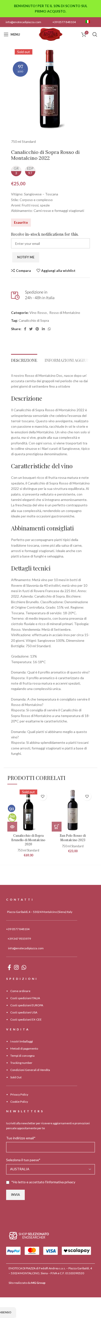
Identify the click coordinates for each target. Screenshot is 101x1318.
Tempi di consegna (22, 1055)
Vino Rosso (38, 312)
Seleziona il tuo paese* (23, 1160)
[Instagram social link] (16, 967)
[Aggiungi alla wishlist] (42, 796)
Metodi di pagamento (24, 1048)
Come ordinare (20, 991)
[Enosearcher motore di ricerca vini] (29, 1235)
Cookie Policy (19, 1101)
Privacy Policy (19, 1094)
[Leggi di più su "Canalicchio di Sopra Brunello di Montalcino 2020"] (12, 827)
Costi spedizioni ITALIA (25, 998)
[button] (57, 827)
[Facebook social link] (25, 329)
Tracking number (21, 1063)
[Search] (95, 34)
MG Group (38, 1283)
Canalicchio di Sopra (34, 320)
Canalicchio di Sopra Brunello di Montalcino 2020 (28, 840)
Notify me (25, 257)
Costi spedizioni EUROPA (26, 1005)
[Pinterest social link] (37, 329)
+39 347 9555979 (19, 938)
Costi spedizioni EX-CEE (26, 1019)
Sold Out (16, 1077)
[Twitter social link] (31, 329)
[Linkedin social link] (43, 329)
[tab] (24, 359)
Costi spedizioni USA (23, 1012)
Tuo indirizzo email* (21, 1138)
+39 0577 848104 (64, 22)
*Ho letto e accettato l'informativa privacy (43, 1182)
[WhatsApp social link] (49, 329)
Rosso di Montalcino (64, 312)
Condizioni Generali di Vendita (30, 1070)
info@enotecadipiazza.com (23, 22)
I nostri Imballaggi (21, 1041)
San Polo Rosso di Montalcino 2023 (73, 838)
